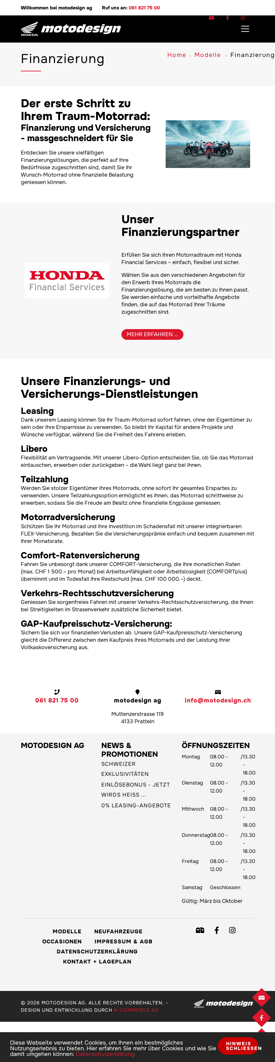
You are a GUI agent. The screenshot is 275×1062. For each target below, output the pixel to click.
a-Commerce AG (136, 1010)
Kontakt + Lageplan (97, 961)
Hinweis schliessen (242, 1046)
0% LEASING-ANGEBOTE (136, 805)
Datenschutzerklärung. (106, 1054)
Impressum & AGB (124, 941)
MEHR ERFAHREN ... (152, 334)
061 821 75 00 (144, 8)
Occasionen (62, 941)
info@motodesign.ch (218, 700)
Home (176, 55)
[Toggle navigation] (245, 29)
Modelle (208, 55)
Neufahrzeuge (118, 931)
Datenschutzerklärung (97, 951)
